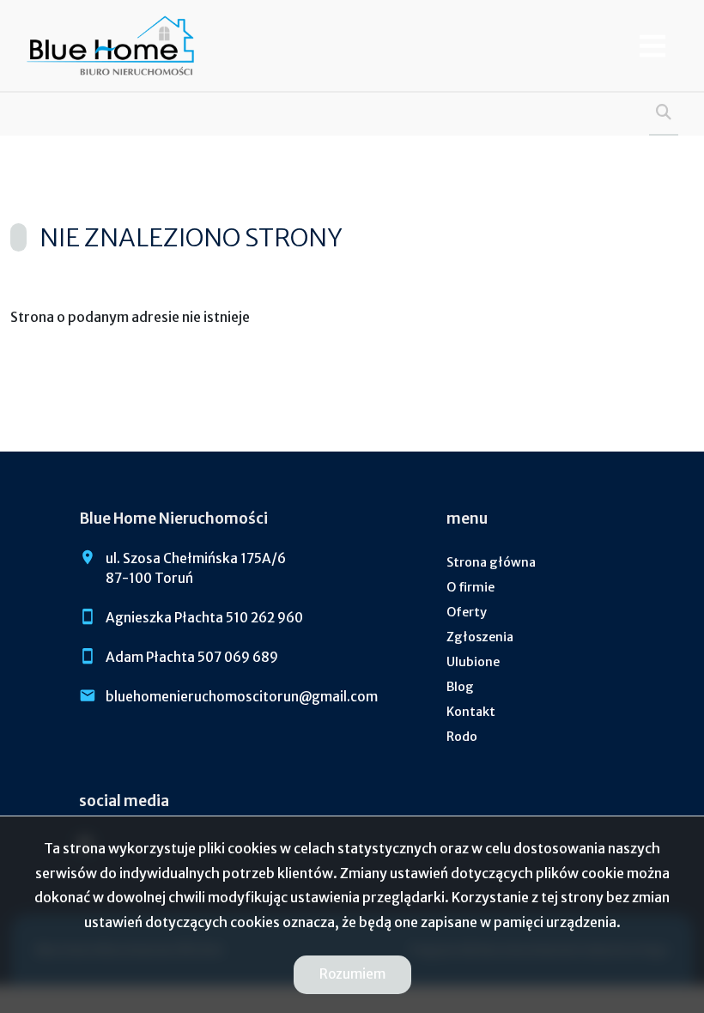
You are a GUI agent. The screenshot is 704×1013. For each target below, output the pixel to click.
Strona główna (491, 562)
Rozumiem (352, 974)
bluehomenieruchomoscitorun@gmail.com (242, 696)
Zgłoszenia (479, 637)
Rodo (461, 736)
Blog (460, 687)
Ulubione (473, 662)
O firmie (470, 587)
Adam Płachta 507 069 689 (192, 657)
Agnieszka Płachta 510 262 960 (204, 618)
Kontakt (470, 711)
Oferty (466, 612)
